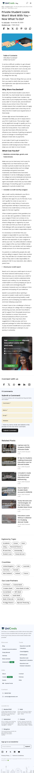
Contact (21, 674)
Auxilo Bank (16, 595)
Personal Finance (15, 547)
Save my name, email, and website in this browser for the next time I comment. (15, 426)
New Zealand (7, 573)
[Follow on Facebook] (4, 384)
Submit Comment (10, 430)
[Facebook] (6, 752)
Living (5, 547)
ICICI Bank (6, 585)
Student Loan (9, 6)
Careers (4, 677)
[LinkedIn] (14, 752)
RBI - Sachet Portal (7, 683)
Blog (3, 6)
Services (4, 655)
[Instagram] (2, 752)
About (4, 674)
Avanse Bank (17, 585)
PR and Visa (7, 550)
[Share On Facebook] (3, 28)
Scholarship (18, 550)
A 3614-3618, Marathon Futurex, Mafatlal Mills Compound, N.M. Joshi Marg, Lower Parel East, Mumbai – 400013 (8, 713)
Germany (6, 570)
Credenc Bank (7, 588)
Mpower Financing (23, 603)
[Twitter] (10, 752)
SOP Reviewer (23, 654)
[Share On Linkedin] (8, 28)
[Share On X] (12, 28)
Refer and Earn (6, 659)
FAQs (20, 680)
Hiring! (10, 677)
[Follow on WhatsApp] (14, 384)
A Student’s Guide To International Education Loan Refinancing (24, 476)
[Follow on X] (9, 384)
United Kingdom (8, 566)
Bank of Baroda (8, 599)
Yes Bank (6, 595)
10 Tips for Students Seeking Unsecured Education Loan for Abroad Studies (25, 461)
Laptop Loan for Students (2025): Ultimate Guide (24, 447)
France (26, 573)
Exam (23, 543)
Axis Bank (20, 599)
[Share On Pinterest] (21, 28)
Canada (15, 570)
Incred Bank (7, 592)
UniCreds (7, 22)
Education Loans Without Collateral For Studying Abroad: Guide (24, 519)
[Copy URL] (29, 28)
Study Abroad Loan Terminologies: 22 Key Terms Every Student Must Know (25, 504)
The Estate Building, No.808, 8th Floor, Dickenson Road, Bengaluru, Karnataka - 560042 (8, 733)
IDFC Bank (18, 592)
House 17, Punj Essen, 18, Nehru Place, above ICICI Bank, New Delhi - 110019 (25, 713)
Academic (6, 543)
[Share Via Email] (25, 28)
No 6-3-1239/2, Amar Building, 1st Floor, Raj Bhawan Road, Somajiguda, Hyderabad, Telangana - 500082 (8, 723)
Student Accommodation (9, 649)
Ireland (17, 573)
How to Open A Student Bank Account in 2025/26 (25, 490)
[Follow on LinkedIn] (24, 384)
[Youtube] (19, 752)
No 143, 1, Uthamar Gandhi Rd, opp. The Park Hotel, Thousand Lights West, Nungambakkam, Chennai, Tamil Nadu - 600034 (25, 723)
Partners (21, 677)
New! (12, 662)
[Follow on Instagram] (29, 384)
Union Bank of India (22, 588)
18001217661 (8, 693)
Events (4, 680)
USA (18, 566)
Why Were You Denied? (10, 58)
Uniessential (5, 662)
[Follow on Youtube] (19, 384)
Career (15, 543)
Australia (26, 566)
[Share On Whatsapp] (16, 28)
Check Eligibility (24, 651)
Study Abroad (19, 554)
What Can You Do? (9, 60)
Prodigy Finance (8, 603)
